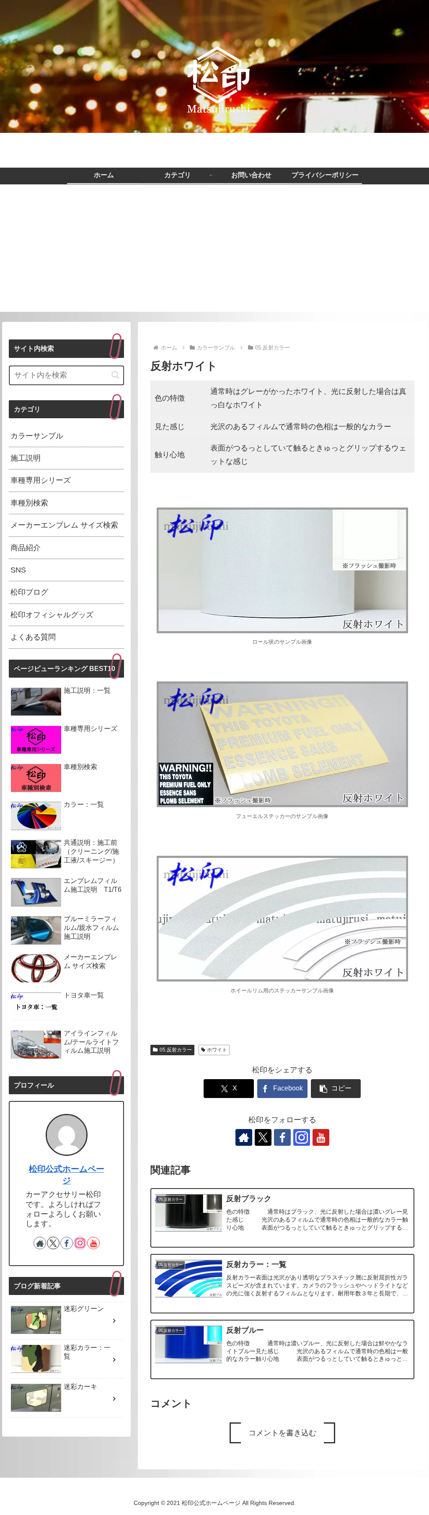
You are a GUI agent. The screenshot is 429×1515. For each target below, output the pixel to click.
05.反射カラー (176, 1050)
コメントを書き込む (282, 1433)
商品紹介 (25, 548)
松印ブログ (29, 592)
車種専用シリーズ (40, 480)
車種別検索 (29, 503)
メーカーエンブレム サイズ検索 (64, 525)
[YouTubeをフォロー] (321, 1137)
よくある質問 (33, 637)
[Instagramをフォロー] (301, 1137)
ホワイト (217, 1050)
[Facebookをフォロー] (282, 1137)
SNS (18, 570)
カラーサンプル (36, 436)
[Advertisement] (214, 253)
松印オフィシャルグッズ (51, 615)
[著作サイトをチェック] (243, 1137)
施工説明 (25, 458)
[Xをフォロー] (263, 1137)
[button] (336, 1088)
